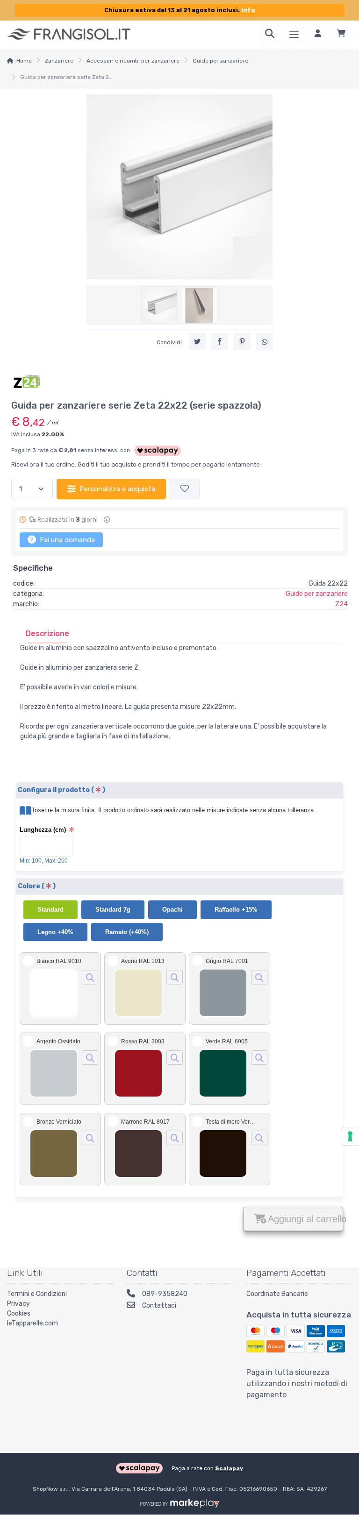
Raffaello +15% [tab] (236, 909)
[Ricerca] (269, 34)
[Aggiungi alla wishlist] (185, 489)
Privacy (18, 1304)
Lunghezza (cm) (43, 829)
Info (248, 10)
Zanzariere (59, 60)
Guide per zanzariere (220, 60)
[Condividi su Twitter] (197, 341)
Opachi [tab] (172, 909)
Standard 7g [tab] (112, 909)
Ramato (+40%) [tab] (127, 931)
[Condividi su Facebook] (219, 341)
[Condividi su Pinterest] (242, 341)
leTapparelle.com (32, 1323)
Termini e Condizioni (37, 1294)
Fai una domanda (66, 540)
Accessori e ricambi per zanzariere (133, 60)
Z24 (341, 604)
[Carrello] (341, 34)
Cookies (18, 1313)
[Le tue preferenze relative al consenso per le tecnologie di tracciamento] (350, 1136)
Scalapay (229, 1468)
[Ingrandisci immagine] (90, 977)
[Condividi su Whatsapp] (264, 341)
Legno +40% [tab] (55, 931)
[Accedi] (318, 34)
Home (24, 60)
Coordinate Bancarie (277, 1294)
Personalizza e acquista (117, 489)
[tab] (47, 633)
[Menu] (294, 34)
